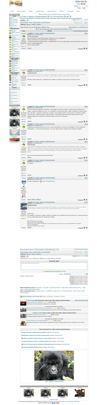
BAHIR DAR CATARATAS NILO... (14, 85)
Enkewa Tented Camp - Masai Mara (34, 302)
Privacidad (70, 401)
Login (50, 14)
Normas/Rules (14, 25)
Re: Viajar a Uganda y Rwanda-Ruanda (44, 33)
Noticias (12, 23)
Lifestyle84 (23, 33)
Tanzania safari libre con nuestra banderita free (37, 320)
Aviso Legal (64, 401)
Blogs (30, 11)
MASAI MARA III (14, 75)
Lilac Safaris (46, 287)
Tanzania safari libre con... (14, 64)
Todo (83, 8)
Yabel (24, 106)
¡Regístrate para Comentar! (59, 14)
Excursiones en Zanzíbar (14, 49)
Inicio (12, 11)
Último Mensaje (55, 332)
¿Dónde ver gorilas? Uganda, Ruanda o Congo (35, 338)
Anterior (78, 19)
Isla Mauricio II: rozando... (14, 71)
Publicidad (76, 401)
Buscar (76, 6)
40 (86, 19)
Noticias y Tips (39, 11)
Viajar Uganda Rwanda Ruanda (32, 289)
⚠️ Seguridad (50, 296)
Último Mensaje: (73, 27)
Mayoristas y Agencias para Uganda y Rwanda (34, 335)
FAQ (68, 14)
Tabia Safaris (39, 287)
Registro (78, 1)
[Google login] (85, 2)
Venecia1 (24, 178)
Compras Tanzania (40, 291)
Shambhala (23, 70)
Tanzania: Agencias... (13, 30)
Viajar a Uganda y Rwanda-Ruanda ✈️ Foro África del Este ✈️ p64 (45, 16)
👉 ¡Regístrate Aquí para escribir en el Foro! (54, 271)
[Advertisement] (48, 3)
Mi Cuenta (69, 11)
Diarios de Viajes (14, 22)
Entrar (82, 1)
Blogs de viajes (38, 312)
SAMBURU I (14, 77)
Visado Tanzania (77, 291)
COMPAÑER (49, 291)
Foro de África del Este (27, 18)
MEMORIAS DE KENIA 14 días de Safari (36, 314)
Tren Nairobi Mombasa (66, 291)
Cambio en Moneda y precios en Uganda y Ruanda (35, 341)
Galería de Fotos (51, 11)
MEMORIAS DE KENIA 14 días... (14, 61)
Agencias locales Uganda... (14, 45)
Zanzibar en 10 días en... (14, 68)
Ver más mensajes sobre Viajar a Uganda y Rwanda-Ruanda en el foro (55, 29)
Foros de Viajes (21, 11)
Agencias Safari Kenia (55, 287)
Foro (79, 8)
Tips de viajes (31, 300)
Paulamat (24, 202)
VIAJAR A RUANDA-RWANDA (30, 347)
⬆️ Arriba (24, 48)
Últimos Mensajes (43, 14)
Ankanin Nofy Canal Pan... (75, 287)
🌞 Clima (62, 296)
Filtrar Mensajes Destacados (80, 31)
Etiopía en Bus (56, 291)
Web (77, 11)
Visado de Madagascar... (14, 37)
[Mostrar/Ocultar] (19, 14)
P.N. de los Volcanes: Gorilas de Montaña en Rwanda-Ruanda (38, 344)
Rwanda (39, 24)
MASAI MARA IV (14, 80)
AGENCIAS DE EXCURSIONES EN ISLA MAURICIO (39, 308)
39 (84, 19)
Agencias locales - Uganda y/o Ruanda (32, 332)
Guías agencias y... (15, 51)
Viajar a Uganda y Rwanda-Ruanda (54, 381)
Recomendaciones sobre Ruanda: (31, 296)
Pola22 (23, 141)
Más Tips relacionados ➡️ (81, 300)
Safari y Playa (64, 287)
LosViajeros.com (51, 401)
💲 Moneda (56, 296)
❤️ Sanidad (43, 296)
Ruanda (33, 24)
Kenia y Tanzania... (15, 35)
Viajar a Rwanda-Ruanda (48, 181)
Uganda (28, 24)
